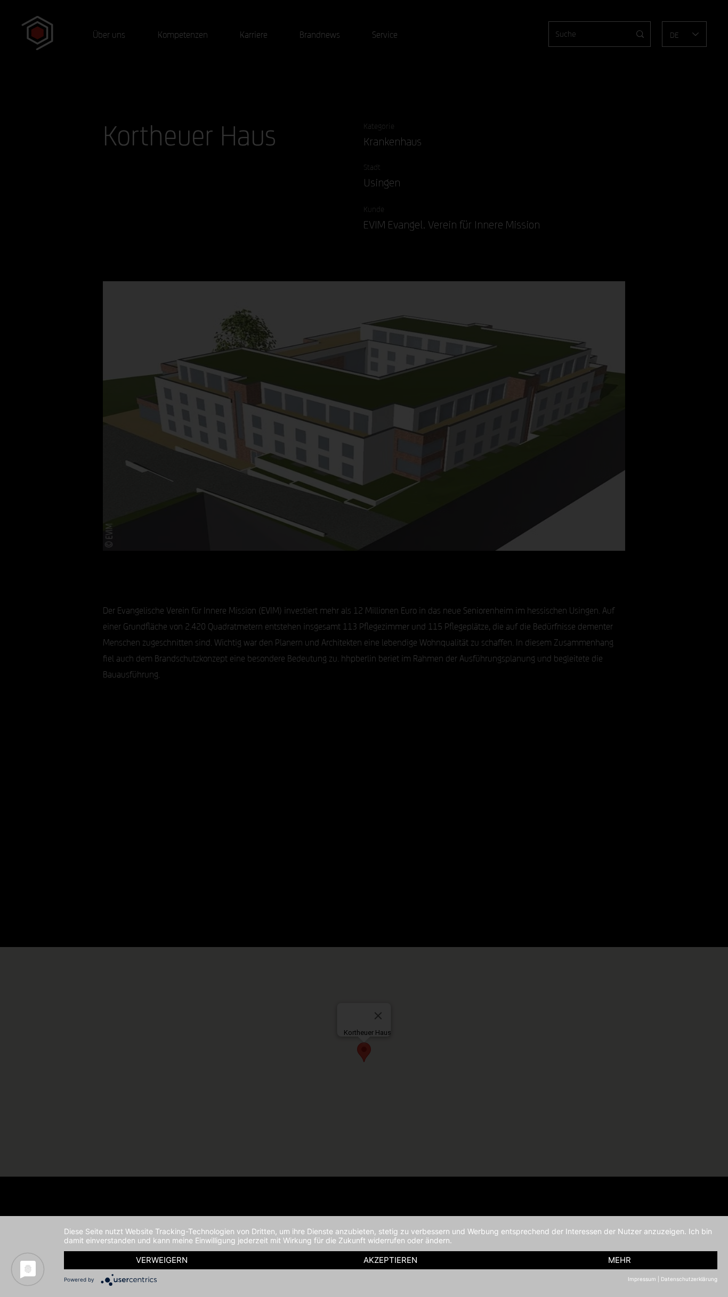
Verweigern (162, 1260)
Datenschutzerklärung (689, 1279)
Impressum (642, 1279)
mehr (619, 1260)
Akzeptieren (390, 1260)
